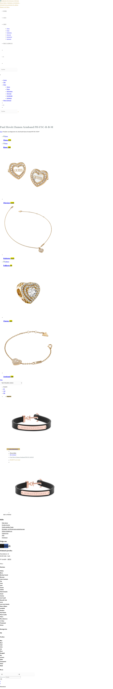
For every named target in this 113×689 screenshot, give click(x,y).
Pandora (2, 610)
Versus (1, 625)
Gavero (2, 587)
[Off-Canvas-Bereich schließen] (1, 679)
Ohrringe (9, 93)
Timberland (3, 623)
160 (4, 391)
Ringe (8, 89)
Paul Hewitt (3, 612)
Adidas (2, 571)
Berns (1, 573)
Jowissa (2, 596)
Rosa (1, 651)
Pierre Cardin (3, 614)
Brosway (2, 577)
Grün (1, 647)
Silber (1, 659)
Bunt (1, 643)
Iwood (1, 593)
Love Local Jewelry (4, 604)
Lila (1, 649)
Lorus (1, 602)
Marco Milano (3, 606)
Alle (4, 393)
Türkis (1, 663)
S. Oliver (2, 621)
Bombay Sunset (4, 575)
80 (4, 389)
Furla (1, 583)
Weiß (1, 665)
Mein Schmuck (7, 100)
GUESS (2, 589)
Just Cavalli (3, 598)
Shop (4, 84)
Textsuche (2, 677)
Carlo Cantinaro (4, 579)
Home (5, 80)
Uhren (8, 87)
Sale (4, 82)
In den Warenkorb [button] (13, 449)
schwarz (2, 657)
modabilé (2, 608)
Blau (1, 640)
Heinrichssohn (3, 591)
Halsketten (9, 91)
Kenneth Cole (3, 600)
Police (1, 616)
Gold (1, 645)
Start (1, 131)
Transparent (3, 661)
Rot (1, 655)
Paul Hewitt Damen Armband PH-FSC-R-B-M (22, 457)
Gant (1, 585)
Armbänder (9, 96)
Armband (14, 454)
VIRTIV (9, 559)
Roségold (2, 653)
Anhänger (9, 98)
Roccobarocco (3, 619)
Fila (1, 581)
